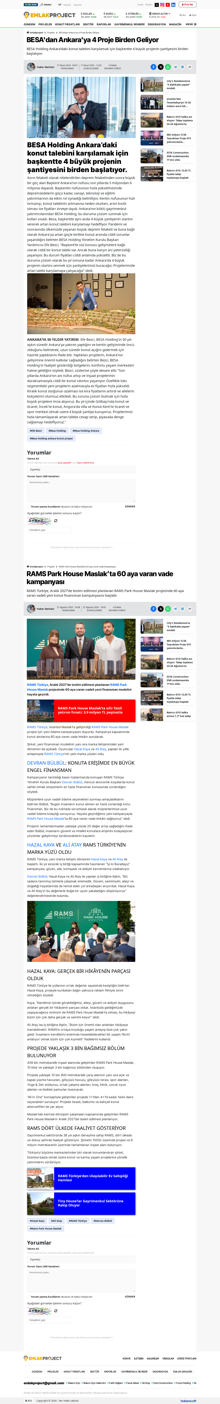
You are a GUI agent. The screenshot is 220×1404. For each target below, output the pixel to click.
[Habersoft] (188, 1400)
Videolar (67, 4)
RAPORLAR (104, 24)
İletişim (148, 4)
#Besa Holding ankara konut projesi (51, 438)
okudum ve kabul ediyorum (61, 506)
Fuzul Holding (182, 1382)
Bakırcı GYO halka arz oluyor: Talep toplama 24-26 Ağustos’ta (180, 120)
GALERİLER (153, 1358)
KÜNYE (127, 1358)
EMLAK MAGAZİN (182, 1371)
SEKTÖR (88, 24)
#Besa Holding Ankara (86, 430)
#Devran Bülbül (103, 1220)
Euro (109, 13)
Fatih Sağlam (115, 1382)
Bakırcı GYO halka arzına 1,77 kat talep (179, 714)
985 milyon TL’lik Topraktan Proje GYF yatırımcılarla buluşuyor (179, 138)
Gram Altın (160, 13)
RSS (29, 1400)
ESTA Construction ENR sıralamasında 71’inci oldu (178, 156)
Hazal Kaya (82, 749)
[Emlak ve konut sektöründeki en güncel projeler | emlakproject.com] (43, 1358)
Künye (141, 4)
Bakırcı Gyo (73, 1382)
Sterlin (133, 13)
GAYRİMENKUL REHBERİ (129, 24)
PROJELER (45, 24)
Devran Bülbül (46, 762)
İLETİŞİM (138, 1358)
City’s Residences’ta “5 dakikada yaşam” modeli (178, 84)
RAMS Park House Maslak (110, 727)
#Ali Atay (56, 1220)
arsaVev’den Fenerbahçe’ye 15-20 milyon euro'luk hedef (179, 102)
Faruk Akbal (131, 1382)
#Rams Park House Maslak (46, 1228)
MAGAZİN (175, 24)
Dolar (87, 13)
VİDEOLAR (168, 1358)
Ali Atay (100, 749)
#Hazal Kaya (37, 1220)
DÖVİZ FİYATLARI (186, 1358)
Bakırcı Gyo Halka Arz (93, 1382)
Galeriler (78, 4)
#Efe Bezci (36, 430)
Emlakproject (36, 32)
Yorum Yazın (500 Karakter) (43, 476)
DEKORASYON (157, 24)
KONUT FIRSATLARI (67, 24)
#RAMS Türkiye (78, 1220)
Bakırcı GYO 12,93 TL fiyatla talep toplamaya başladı (179, 174)
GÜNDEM (29, 24)
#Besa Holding (57, 430)
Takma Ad (33, 458)
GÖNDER (130, 506)
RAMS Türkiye (37, 727)
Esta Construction (162, 1382)
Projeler (51, 32)
